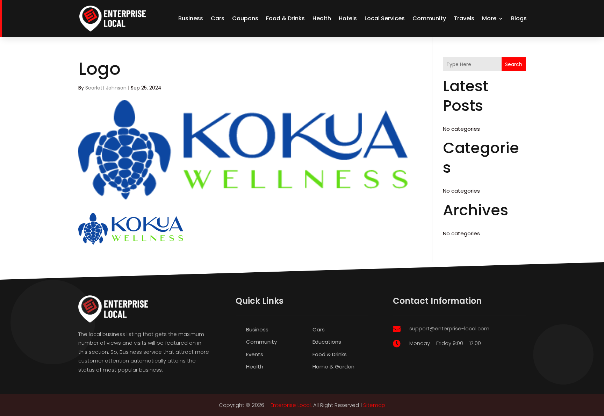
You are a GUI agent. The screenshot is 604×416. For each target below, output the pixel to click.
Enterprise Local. (291, 405)
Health (321, 18)
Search (513, 64)
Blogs (519, 18)
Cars (217, 18)
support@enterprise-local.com (449, 328)
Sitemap (374, 405)
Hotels (348, 18)
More (489, 18)
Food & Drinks (285, 18)
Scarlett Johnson (106, 87)
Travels (464, 18)
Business (190, 18)
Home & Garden (333, 366)
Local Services (385, 18)
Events (254, 354)
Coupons (245, 18)
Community (429, 18)
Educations (326, 341)
